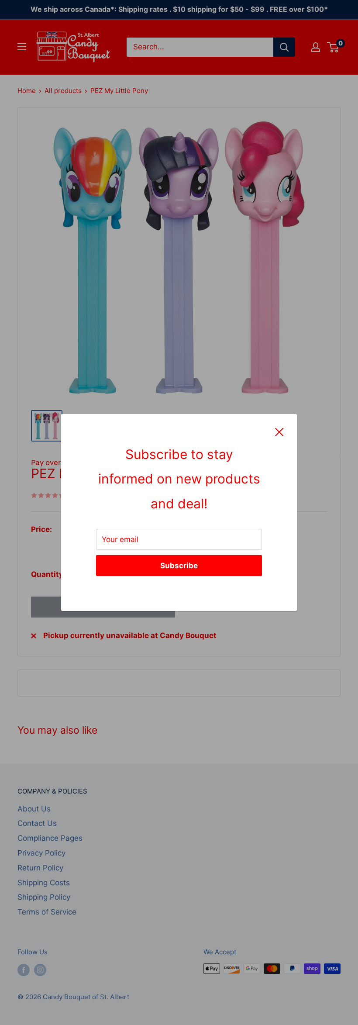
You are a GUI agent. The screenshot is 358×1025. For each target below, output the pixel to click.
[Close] (279, 431)
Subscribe (179, 565)
